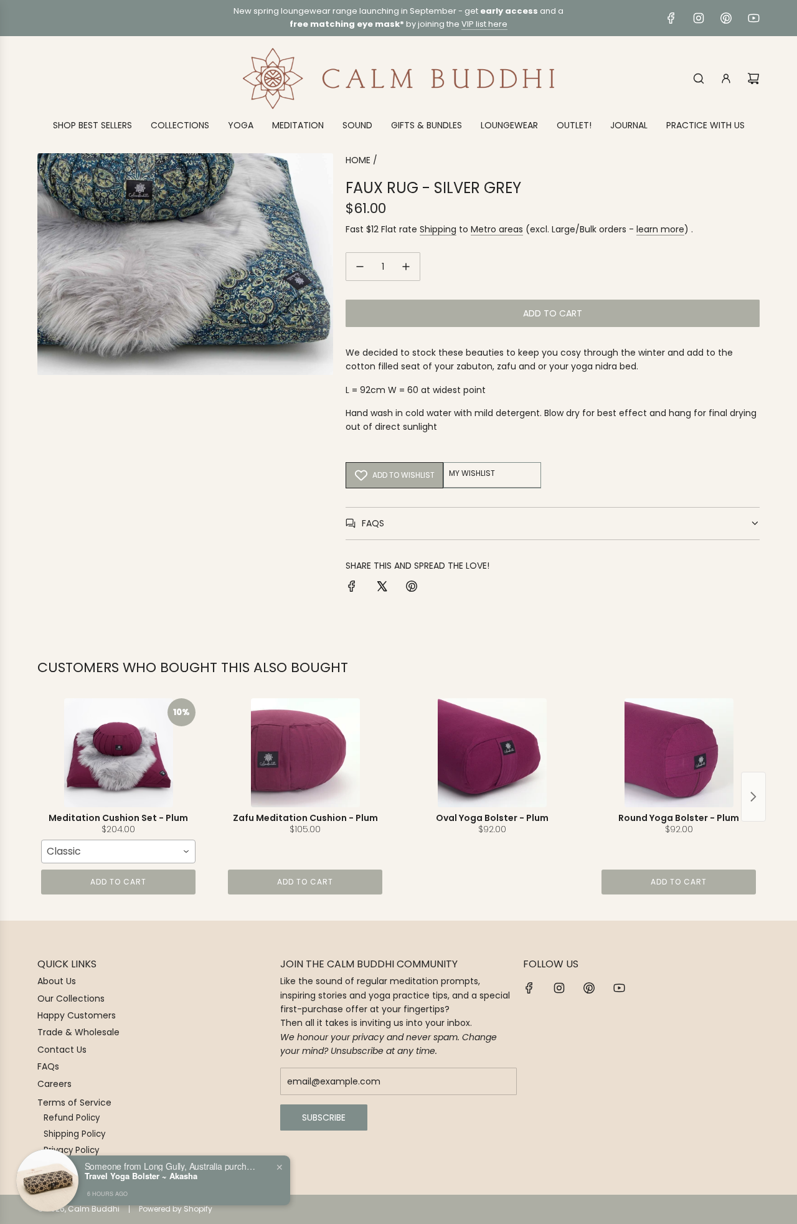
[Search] (698, 78)
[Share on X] (381, 588)
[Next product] (753, 797)
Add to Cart (118, 881)
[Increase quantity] (406, 266)
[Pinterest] (726, 18)
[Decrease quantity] (360, 266)
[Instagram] (698, 18)
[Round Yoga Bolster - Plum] (678, 752)
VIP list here (484, 24)
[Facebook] (671, 18)
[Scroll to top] (770, 1209)
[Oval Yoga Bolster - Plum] (492, 752)
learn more (660, 229)
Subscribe (324, 1117)
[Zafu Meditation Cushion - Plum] (305, 752)
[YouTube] (753, 18)
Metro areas (497, 229)
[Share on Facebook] (351, 588)
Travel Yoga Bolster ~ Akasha (141, 1176)
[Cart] (753, 78)
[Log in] (726, 78)
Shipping (438, 229)
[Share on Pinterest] (411, 588)
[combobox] (118, 851)
